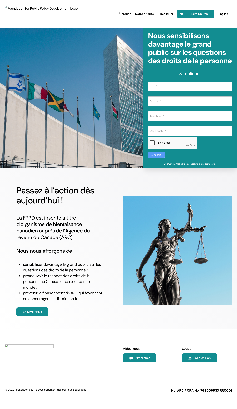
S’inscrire (156, 154)
